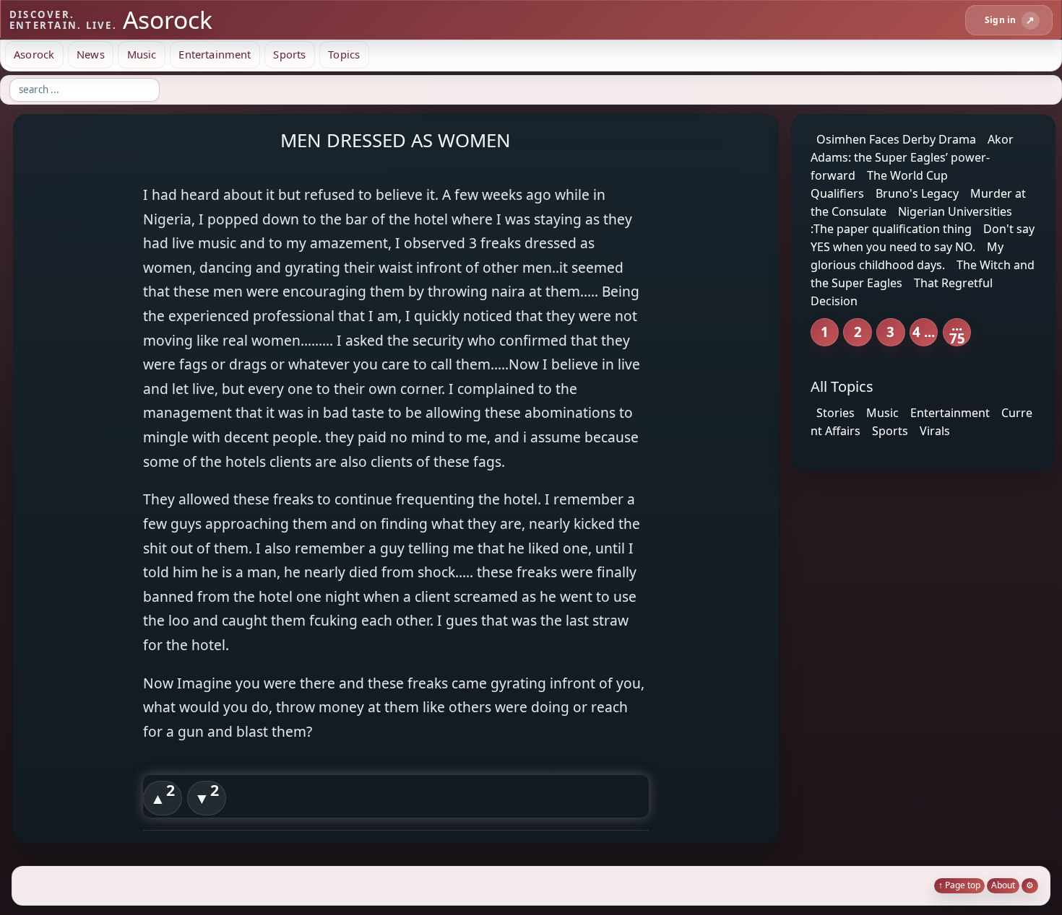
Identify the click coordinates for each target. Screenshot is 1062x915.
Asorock (34, 54)
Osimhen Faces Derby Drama (896, 139)
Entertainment (214, 54)
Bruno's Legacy (917, 193)
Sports (289, 54)
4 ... (923, 332)
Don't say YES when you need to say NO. (923, 238)
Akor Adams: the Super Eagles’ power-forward (912, 157)
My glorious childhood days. (907, 256)
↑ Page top (959, 885)
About (1003, 885)
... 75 (957, 332)
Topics (344, 54)
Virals (935, 431)
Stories (835, 413)
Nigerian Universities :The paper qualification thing (911, 220)
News (91, 54)
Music (142, 54)
